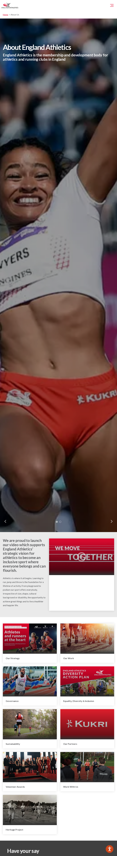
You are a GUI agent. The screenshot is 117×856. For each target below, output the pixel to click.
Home (5, 14)
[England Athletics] (10, 5)
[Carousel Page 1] (56, 522)
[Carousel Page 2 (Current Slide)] (60, 522)
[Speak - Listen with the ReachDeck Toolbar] (109, 849)
